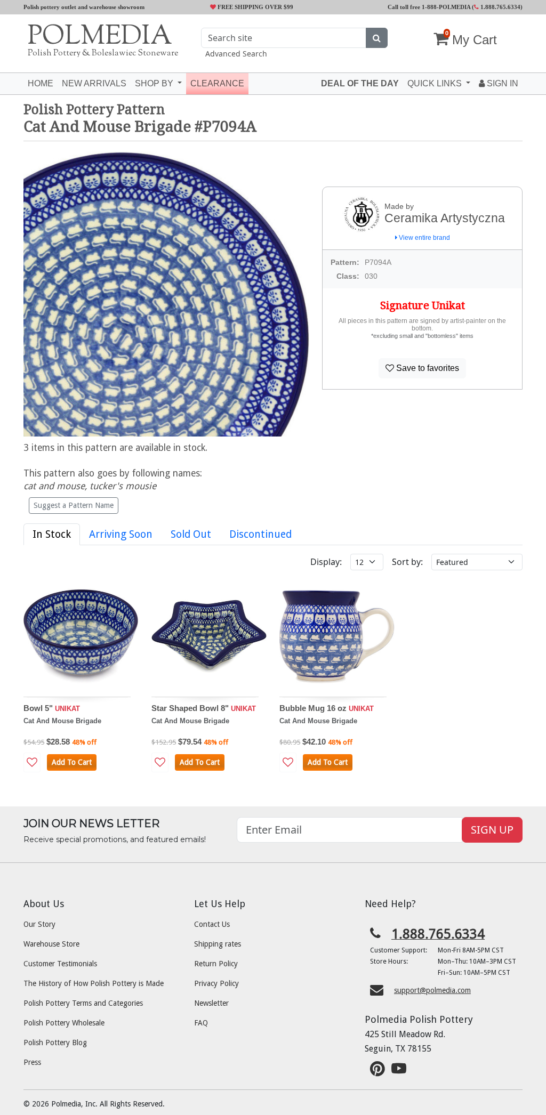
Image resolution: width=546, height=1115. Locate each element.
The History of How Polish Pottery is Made (93, 983)
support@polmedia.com (432, 990)
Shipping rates (217, 944)
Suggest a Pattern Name (74, 505)
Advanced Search (236, 54)
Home (40, 83)
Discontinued (260, 534)
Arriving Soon (120, 534)
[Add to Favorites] (32, 762)
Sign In (501, 83)
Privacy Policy (216, 983)
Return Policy (216, 963)
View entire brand (423, 237)
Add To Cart (72, 762)
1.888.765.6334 (499, 7)
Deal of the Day (360, 83)
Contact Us (212, 924)
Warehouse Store (51, 944)
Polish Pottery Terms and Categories (83, 1003)
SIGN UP (492, 829)
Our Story (39, 924)
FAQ (201, 1023)
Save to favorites (426, 368)
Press (32, 1062)
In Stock (52, 534)
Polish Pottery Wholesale (64, 1023)
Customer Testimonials (60, 963)
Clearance (217, 83)
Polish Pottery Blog (55, 1042)
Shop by (155, 83)
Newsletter (211, 1003)
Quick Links (435, 83)
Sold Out (191, 534)
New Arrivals (94, 83)
